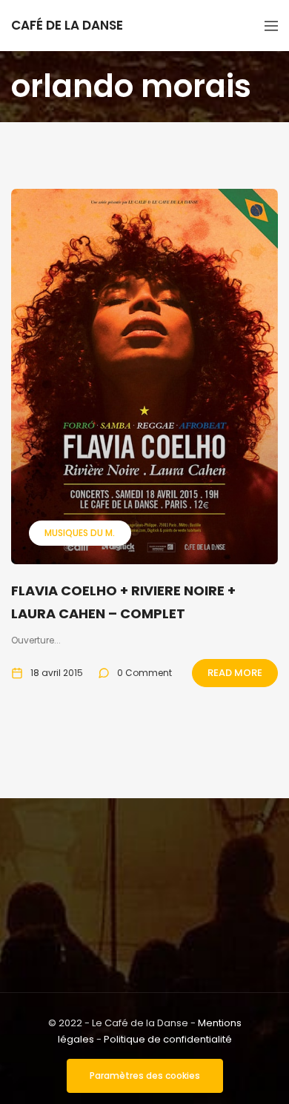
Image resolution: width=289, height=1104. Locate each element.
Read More (234, 673)
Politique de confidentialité (168, 1039)
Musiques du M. (79, 532)
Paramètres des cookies (145, 1075)
